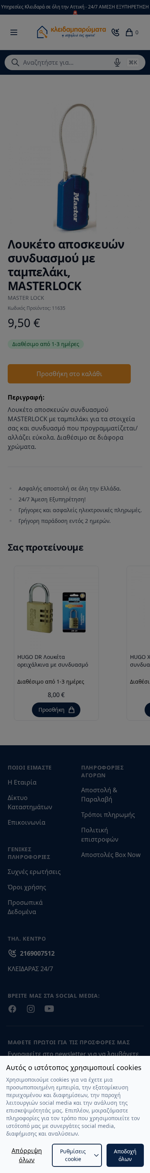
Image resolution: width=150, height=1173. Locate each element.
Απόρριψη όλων (27, 1155)
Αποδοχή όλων (125, 1155)
